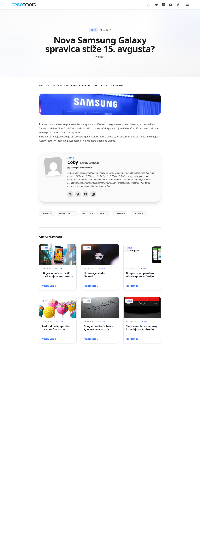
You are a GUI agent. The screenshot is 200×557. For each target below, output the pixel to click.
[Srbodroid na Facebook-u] (163, 4)
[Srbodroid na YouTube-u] (170, 4)
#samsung (47, 213)
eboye (87, 248)
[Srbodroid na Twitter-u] (156, 4)
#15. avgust (138, 213)
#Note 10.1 (87, 213)
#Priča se (100, 56)
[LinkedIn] (93, 194)
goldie (45, 248)
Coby (93, 30)
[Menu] (187, 5)
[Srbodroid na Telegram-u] (177, 4)
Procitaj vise (48, 285)
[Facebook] (85, 194)
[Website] (70, 194)
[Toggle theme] (148, 4)
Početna (44, 85)
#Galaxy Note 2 (67, 213)
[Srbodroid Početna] (24, 4)
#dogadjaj (119, 213)
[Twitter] (78, 194)
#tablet (104, 213)
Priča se (57, 85)
